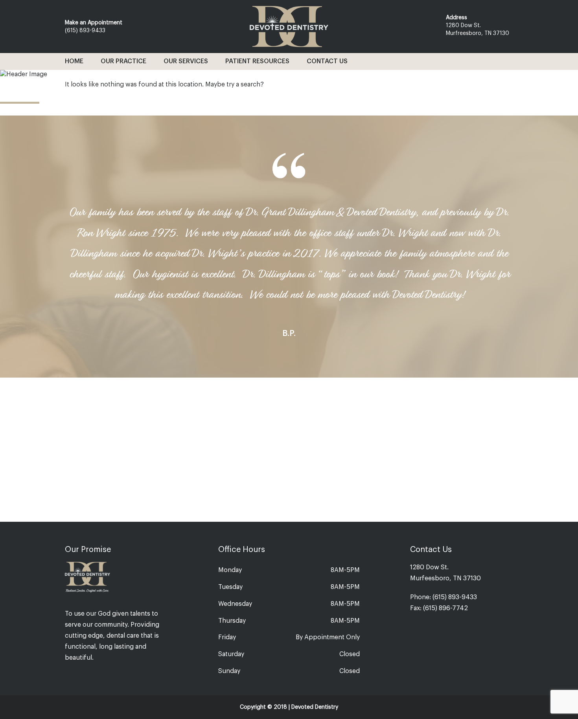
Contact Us (327, 61)
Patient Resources (257, 61)
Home (74, 61)
